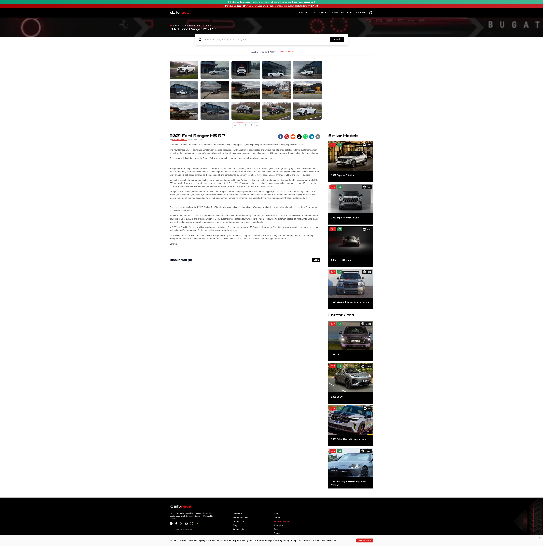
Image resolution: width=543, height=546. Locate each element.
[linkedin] (311, 136)
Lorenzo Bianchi (179, 140)
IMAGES (254, 52)
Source (173, 244)
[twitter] (299, 136)
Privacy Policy (279, 525)
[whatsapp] (305, 136)
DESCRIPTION (269, 52)
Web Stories (361, 12)
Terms (277, 529)
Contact (277, 517)
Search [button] (338, 39)
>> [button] (257, 125)
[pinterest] (286, 136)
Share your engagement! (303, 2)
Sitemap (277, 533)
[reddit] (293, 136)
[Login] (370, 12)
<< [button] (235, 125)
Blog (349, 12)
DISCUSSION (286, 52)
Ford (208, 25)
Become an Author (282, 521)
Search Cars (338, 12)
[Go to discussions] (339, 145)
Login (316, 260)
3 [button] (251, 125)
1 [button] (239, 125)
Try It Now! (313, 6)
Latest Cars (302, 12)
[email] (317, 136)
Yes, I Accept (365, 540)
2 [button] (245, 125)
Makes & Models (320, 12)
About (276, 513)
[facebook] (280, 136)
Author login (238, 529)
